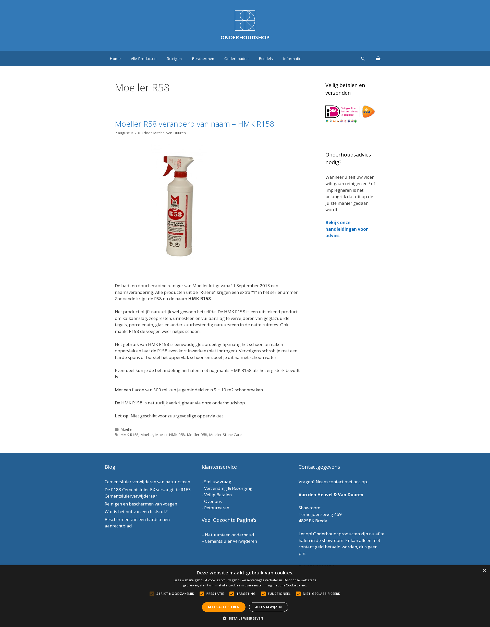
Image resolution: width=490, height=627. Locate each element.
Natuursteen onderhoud (229, 535)
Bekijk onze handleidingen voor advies (346, 229)
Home (115, 58)
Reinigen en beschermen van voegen (141, 504)
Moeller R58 (197, 434)
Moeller (126, 429)
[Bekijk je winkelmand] (378, 58)
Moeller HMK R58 (170, 434)
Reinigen (174, 58)
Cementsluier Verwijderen (231, 541)
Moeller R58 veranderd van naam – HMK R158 (194, 123)
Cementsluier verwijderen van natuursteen (147, 482)
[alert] (245, 596)
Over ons (213, 501)
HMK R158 (129, 434)
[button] (245, 618)
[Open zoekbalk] (363, 58)
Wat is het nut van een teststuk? (136, 511)
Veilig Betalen (218, 495)
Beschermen (203, 58)
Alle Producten (143, 58)
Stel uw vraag (217, 482)
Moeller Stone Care (225, 434)
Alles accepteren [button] (223, 607)
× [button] (484, 571)
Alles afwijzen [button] (268, 607)
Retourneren (216, 508)
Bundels (266, 58)
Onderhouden (236, 58)
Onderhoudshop (245, 37)
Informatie (292, 58)
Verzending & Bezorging (228, 488)
